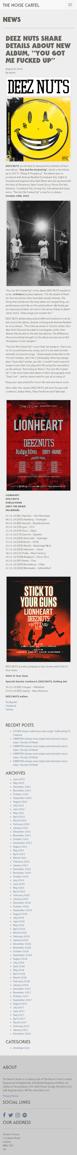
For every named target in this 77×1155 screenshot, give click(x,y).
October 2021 (21, 839)
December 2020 (22, 869)
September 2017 (22, 1000)
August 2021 (20, 846)
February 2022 (21, 824)
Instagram (11, 702)
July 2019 (18, 917)
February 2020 (21, 895)
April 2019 (19, 929)
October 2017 (21, 996)
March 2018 (20, 977)
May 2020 (18, 887)
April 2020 (19, 891)
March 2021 (20, 857)
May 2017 (18, 1015)
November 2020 (22, 872)
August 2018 (20, 958)
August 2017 (20, 1003)
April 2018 (19, 973)
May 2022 (18, 813)
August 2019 (20, 914)
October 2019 (21, 906)
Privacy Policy (10, 1096)
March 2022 (20, 820)
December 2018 (22, 944)
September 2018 (22, 955)
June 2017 (19, 1011)
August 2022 (20, 801)
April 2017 (19, 1018)
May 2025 (18, 783)
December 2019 (22, 902)
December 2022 (22, 786)
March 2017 (20, 1022)
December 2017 (22, 988)
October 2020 (21, 876)
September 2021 (22, 843)
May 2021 (18, 850)
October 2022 (21, 794)
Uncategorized (21, 1048)
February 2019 (21, 936)
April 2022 (19, 816)
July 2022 (18, 805)
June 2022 (19, 809)
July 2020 (18, 880)
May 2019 (18, 925)
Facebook (11, 705)
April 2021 (19, 854)
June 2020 (19, 884)
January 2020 (20, 899)
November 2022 (22, 790)
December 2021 (22, 831)
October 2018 (21, 951)
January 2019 (20, 940)
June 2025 (19, 779)
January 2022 (20, 828)
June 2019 (19, 921)
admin (12, 72)
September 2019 (22, 910)
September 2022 (22, 798)
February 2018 (21, 981)
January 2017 (20, 1030)
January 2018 (20, 985)
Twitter (10, 709)
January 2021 (20, 865)
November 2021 (22, 835)
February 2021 (21, 861)
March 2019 (20, 932)
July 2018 (18, 962)
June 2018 (19, 966)
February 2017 (21, 1026)
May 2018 (18, 970)
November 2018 (22, 947)
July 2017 (18, 1007)
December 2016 (22, 1033)
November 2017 (22, 992)
